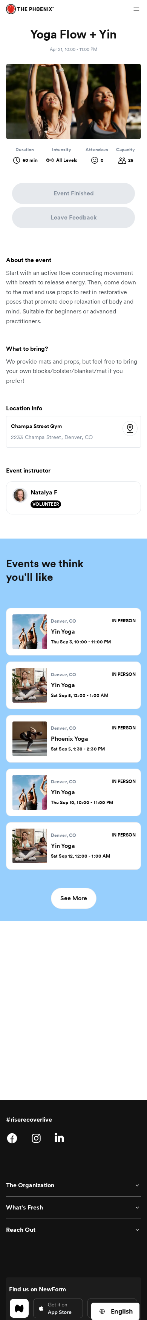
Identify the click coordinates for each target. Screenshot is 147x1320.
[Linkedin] (60, 1138)
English (122, 1311)
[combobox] (115, 1311)
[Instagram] (36, 1138)
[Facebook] (12, 1138)
